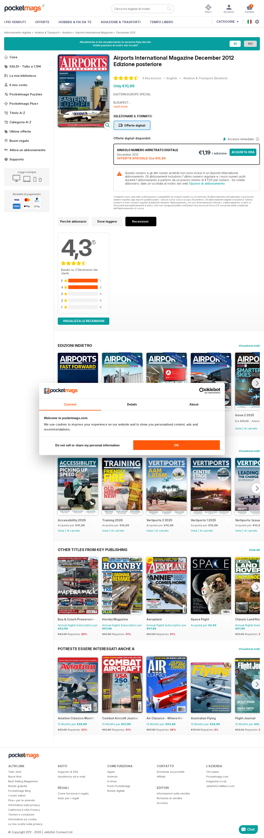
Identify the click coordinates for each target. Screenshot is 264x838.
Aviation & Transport (47, 32)
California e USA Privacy (24, 809)
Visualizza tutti (249, 345)
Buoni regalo (19, 141)
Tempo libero (161, 22)
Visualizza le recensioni (83, 321)
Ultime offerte (20, 131)
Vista (238, 428)
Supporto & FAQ (68, 771)
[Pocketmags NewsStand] (24, 8)
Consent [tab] (70, 404)
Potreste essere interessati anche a (96, 649)
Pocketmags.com (217, 776)
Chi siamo (212, 771)
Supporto (16, 159)
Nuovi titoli (14, 776)
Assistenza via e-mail (71, 776)
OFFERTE (42, 22)
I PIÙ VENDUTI (15, 22)
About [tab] (193, 404)
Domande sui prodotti (170, 771)
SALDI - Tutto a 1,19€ (25, 66)
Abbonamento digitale (17, 32)
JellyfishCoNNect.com (220, 786)
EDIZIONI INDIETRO (75, 345)
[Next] (257, 383)
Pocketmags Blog (19, 790)
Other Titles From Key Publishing (92, 550)
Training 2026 (112, 520)
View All (254, 549)
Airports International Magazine (94, 32)
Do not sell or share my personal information (87, 445)
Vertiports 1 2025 (203, 520)
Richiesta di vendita (169, 798)
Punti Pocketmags (118, 786)
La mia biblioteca (22, 76)
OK (176, 445)
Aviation (67, 32)
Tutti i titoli (14, 771)
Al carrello (250, 428)
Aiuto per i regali (68, 798)
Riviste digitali (116, 790)
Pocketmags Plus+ (24, 103)
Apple (111, 771)
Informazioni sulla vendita (173, 793)
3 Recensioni (151, 78)
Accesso (162, 803)
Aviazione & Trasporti (120, 22)
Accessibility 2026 (72, 520)
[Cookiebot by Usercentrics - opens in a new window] (202, 391)
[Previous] (61, 488)
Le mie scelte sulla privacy (25, 824)
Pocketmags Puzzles (25, 94)
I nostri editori (17, 795)
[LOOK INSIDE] (83, 126)
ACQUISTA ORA (243, 152)
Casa (13, 57)
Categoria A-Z (20, 122)
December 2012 (126, 32)
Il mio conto (18, 85)
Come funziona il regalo (73, 793)
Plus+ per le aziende (21, 800)
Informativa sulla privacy (24, 805)
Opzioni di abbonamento (207, 183)
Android (112, 776)
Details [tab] (132, 404)
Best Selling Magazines (23, 781)
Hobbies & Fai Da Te (75, 22)
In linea (112, 781)
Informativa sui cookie (22, 819)
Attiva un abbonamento (27, 150)
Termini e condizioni (21, 814)
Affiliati (161, 776)
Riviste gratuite (17, 786)
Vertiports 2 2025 (159, 520)
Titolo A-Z (17, 113)
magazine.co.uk (216, 781)
